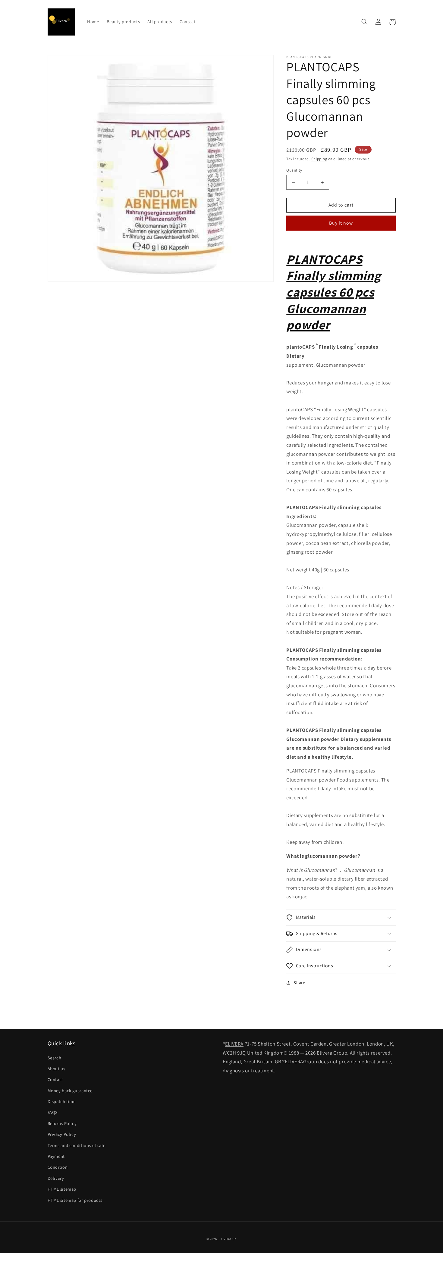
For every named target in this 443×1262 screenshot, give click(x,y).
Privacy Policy (62, 1134)
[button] (365, 22)
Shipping (319, 158)
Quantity (294, 170)
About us (56, 1068)
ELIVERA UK (228, 1239)
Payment (56, 1156)
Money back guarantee (70, 1090)
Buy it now (341, 223)
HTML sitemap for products (75, 1200)
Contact (55, 1079)
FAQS (53, 1112)
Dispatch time (62, 1101)
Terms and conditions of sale (76, 1145)
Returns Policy (62, 1123)
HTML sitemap (62, 1189)
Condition (58, 1167)
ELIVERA (234, 1043)
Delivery (56, 1178)
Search (54, 1058)
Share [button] (299, 982)
